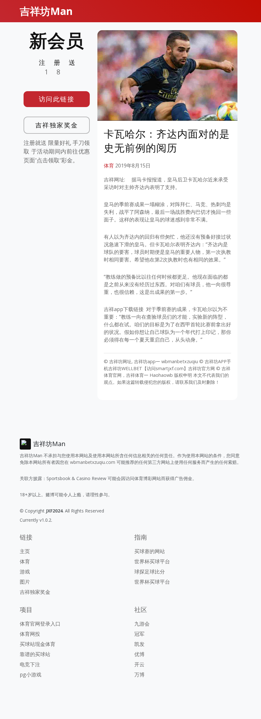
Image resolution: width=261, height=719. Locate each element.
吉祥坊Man (46, 11)
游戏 (25, 571)
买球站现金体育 (37, 644)
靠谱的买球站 (35, 654)
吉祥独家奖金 (56, 125)
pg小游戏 (30, 674)
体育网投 (30, 633)
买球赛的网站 (149, 551)
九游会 (142, 623)
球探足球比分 (149, 571)
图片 (25, 581)
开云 (139, 664)
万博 (139, 674)
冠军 (139, 633)
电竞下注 (30, 664)
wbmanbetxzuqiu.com (92, 462)
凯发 (139, 644)
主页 (25, 551)
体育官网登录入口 (40, 623)
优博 (139, 654)
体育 (109, 165)
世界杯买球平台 (152, 561)
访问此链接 (57, 99)
